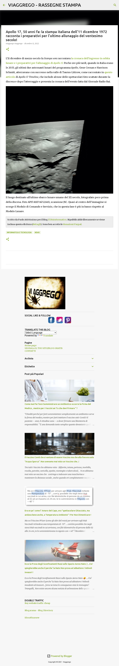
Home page (30, 345)
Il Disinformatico (57, 219)
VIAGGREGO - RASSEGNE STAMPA (44, 5)
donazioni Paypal (72, 224)
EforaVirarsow (32, 617)
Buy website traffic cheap (37, 603)
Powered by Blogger (61, 656)
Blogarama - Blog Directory (39, 610)
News (37, 232)
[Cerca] (115, 5)
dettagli (37, 224)
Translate (48, 335)
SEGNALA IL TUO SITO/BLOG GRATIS (44, 348)
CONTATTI (30, 351)
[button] (7, 49)
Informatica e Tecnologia (19, 232)
